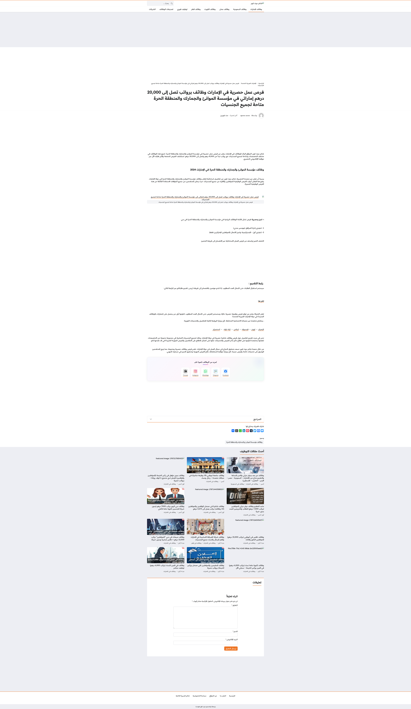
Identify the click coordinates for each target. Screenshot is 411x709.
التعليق (235, 605)
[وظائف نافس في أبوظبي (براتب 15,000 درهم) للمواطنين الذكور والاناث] (245, 532)
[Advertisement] (205, 30)
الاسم (235, 631)
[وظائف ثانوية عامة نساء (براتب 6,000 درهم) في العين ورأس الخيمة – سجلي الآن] (245, 560)
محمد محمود (245, 115)
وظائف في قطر (196, 543)
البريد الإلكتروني (232, 639)
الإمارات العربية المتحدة (248, 83)
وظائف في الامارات (252, 484)
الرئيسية (261, 83)
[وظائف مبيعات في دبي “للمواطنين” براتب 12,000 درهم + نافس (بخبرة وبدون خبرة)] (165, 532)
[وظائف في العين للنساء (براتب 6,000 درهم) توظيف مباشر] (165, 560)
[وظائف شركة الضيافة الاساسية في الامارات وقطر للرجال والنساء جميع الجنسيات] (205, 532)
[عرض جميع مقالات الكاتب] (261, 115)
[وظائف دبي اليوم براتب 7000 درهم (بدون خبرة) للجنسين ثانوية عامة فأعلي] (165, 502)
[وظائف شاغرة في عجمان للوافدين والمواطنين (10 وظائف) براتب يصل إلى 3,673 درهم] (205, 502)
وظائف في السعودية (237, 484)
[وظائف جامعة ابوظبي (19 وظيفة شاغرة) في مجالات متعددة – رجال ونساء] (205, 471)
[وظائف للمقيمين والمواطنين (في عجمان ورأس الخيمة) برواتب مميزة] (205, 560)
